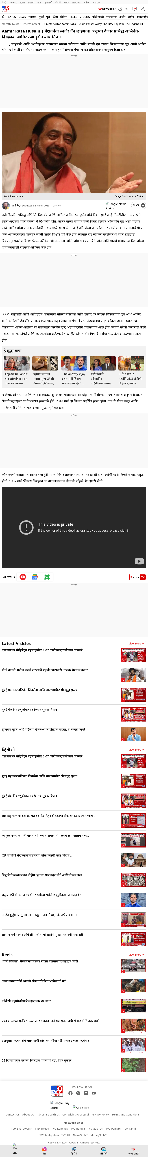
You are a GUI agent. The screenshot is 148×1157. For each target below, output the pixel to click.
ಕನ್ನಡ (22, 2)
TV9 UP (66, 1135)
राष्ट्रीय (131, 17)
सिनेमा (63, 17)
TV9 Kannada (59, 1128)
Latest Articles (16, 643)
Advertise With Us (48, 1114)
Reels (73, 17)
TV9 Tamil (129, 1128)
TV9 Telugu (42, 1128)
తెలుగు (31, 2)
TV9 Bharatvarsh (21, 1128)
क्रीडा (55, 17)
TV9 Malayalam (49, 1135)
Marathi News (10, 24)
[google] (118, 205)
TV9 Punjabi (113, 1128)
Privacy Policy (100, 1114)
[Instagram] (86, 1093)
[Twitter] (78, 1093)
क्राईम (122, 17)
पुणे (48, 17)
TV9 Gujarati (95, 1128)
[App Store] (84, 1108)
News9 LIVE (80, 1135)
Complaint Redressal (75, 1114)
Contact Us (12, 1114)
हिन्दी (4, 2)
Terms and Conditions (126, 1114)
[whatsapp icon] (47, 577)
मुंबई (41, 17)
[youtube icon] (23, 577)
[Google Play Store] (61, 1105)
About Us (28, 1114)
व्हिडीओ (8, 749)
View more (135, 643)
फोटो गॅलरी (98, 17)
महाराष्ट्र (32, 17)
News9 (13, 2)
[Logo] (5, 9)
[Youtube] (94, 1093)
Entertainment (31, 24)
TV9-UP (96, 2)
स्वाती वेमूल (16, 205)
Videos (85, 17)
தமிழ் (66, 2)
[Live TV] (134, 8)
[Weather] (121, 9)
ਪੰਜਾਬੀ (58, 2)
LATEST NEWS (17, 17)
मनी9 (86, 2)
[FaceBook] (70, 1093)
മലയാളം (76, 2)
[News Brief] (107, 8)
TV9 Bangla (77, 1128)
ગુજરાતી (48, 2)
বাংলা (39, 2)
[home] (3, 16)
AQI (127, 9)
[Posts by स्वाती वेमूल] (6, 206)
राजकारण (111, 17)
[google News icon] (35, 577)
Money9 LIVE (98, 1135)
